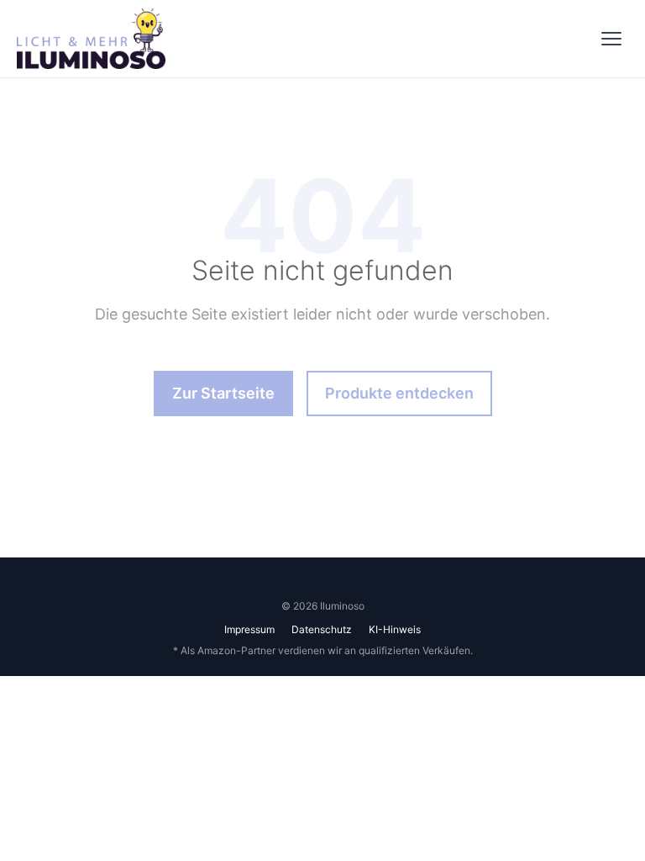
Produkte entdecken (399, 393)
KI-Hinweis (395, 629)
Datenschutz (321, 629)
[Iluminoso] (91, 38)
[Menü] (611, 38)
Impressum (249, 629)
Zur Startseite (223, 393)
